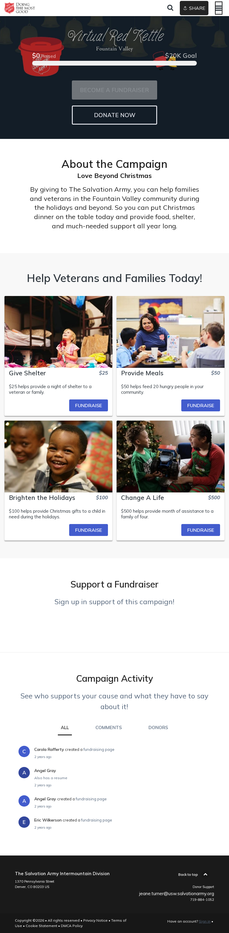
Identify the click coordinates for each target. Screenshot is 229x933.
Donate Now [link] (114, 115)
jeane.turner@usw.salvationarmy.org (176, 893)
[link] (58, 405)
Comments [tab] (108, 727)
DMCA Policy (72, 925)
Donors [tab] (158, 727)
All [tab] (65, 727)
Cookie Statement (41, 925)
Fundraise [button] (88, 405)
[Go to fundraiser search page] (170, 8)
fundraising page (98, 749)
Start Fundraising (114, 625)
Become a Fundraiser (114, 90)
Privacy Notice (95, 920)
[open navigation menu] (218, 8)
